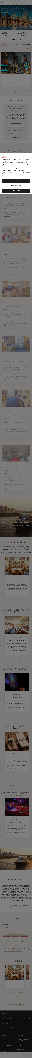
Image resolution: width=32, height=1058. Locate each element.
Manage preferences (16, 185)
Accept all (16, 180)
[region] (16, 173)
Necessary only (16, 190)
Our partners (5, 175)
